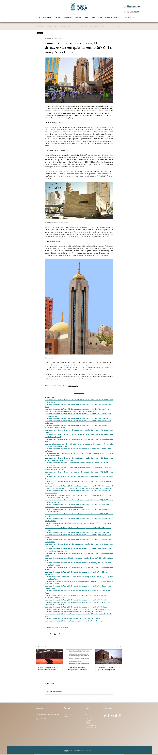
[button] (120, 26)
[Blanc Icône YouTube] (112, 715)
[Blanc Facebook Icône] (108, 715)
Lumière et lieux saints (52, 628)
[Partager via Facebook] (46, 634)
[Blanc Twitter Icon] (104, 715)
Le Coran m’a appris (52, 26)
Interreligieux (83, 26)
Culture (61, 628)
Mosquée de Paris (65, 26)
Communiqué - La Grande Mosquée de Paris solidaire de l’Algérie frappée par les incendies (78, 668)
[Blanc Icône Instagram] (120, 715)
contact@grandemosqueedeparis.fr (49, 714)
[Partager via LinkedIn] (55, 634)
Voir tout (119, 646)
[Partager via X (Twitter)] (50, 634)
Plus (102, 26)
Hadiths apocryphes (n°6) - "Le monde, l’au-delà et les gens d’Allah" (48, 668)
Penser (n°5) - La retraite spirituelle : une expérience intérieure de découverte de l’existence (106, 668)
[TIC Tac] (116, 715)
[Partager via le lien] (59, 634)
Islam (74, 26)
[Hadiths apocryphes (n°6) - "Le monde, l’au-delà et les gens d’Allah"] (49, 656)
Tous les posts (39, 26)
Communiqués (94, 26)
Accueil (88, 715)
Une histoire (89, 716)
